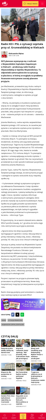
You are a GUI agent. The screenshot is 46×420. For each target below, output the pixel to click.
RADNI (4, 320)
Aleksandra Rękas (16, 53)
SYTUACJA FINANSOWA (15, 320)
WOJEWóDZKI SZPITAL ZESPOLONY (13, 324)
